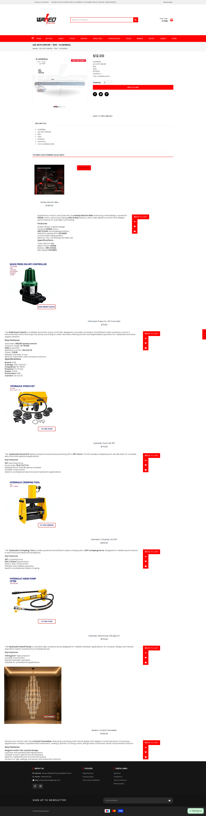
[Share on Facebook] (95, 94)
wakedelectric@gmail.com (49, 780)
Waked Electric (44, 811)
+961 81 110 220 (46, 777)
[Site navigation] (32, 38)
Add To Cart (84, 168)
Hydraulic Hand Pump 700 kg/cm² (104, 636)
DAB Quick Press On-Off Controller (104, 321)
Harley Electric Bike (49, 202)
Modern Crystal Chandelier (104, 730)
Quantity (97, 82)
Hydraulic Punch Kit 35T (104, 443)
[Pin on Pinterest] (107, 94)
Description (40, 123)
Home (35, 48)
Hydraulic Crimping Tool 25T (104, 539)
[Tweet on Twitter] (101, 94)
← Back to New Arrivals (101, 116)
